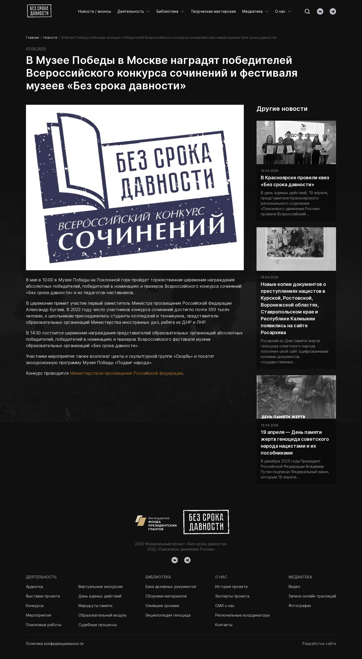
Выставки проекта (43, 596)
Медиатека (252, 11)
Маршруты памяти (95, 605)
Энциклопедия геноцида (168, 615)
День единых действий (99, 596)
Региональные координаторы (242, 615)
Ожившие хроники (162, 605)
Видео (294, 586)
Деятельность (130, 11)
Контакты (223, 624)
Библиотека (167, 11)
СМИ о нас (225, 605)
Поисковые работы (43, 624)
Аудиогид (34, 586)
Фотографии (300, 605)
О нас (280, 11)
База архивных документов (170, 586)
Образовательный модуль (102, 615)
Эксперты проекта (232, 596)
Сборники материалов (166, 596)
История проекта (231, 586)
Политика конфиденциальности (54, 643)
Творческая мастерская (213, 11)
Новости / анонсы (94, 11)
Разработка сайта (319, 643)
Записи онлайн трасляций (312, 596)
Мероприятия (38, 615)
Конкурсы (35, 605)
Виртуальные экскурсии (100, 586)
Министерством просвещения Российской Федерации (126, 373)
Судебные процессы (97, 624)
